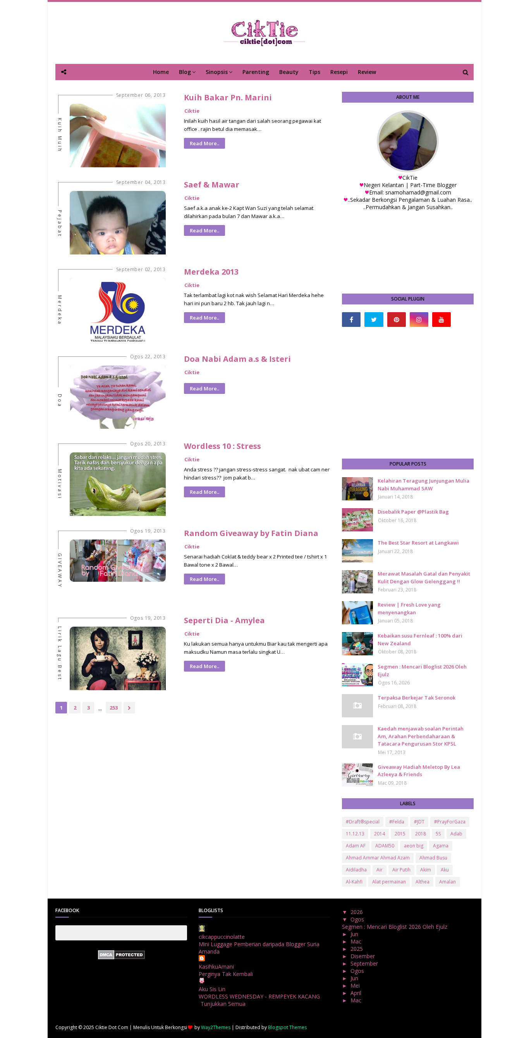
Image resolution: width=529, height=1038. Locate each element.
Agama (440, 845)
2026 (357, 912)
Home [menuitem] (161, 72)
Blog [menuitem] (185, 72)
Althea (422, 881)
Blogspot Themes (287, 1027)
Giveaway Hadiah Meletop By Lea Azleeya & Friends (419, 770)
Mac (356, 941)
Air (379, 869)
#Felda (396, 821)
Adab (456, 833)
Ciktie (191, 110)
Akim (425, 869)
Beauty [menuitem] (289, 72)
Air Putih (401, 869)
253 (114, 707)
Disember (363, 956)
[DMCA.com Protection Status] (121, 957)
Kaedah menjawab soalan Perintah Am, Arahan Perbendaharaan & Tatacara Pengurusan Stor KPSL (421, 736)
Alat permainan (389, 881)
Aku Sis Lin (212, 989)
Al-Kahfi (354, 881)
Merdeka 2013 (211, 271)
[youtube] (441, 319)
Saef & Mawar (211, 184)
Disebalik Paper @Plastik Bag (413, 511)
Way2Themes (215, 1027)
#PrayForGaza (449, 821)
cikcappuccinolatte (222, 936)
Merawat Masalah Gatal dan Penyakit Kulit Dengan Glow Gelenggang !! (424, 577)
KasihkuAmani (216, 966)
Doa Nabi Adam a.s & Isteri (237, 359)
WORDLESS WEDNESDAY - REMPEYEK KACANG (259, 996)
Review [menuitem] (367, 72)
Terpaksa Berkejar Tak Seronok (416, 697)
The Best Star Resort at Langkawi (418, 542)
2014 (379, 833)
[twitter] (373, 319)
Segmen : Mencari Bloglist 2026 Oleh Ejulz (422, 670)
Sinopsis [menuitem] (217, 72)
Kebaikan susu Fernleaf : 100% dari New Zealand (420, 639)
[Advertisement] (408, 393)
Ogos (358, 919)
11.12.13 (355, 833)
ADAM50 (384, 845)
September (365, 963)
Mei (355, 985)
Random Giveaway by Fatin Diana (251, 533)
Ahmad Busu (433, 857)
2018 (420, 833)
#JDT (419, 821)
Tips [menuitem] (314, 72)
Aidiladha (356, 869)
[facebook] (351, 319)
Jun (355, 934)
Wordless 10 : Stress (222, 446)
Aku (445, 869)
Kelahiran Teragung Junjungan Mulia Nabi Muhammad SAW (423, 484)
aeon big (413, 845)
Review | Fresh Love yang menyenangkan (409, 608)
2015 (400, 833)
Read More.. (204, 143)
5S (438, 833)
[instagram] (419, 319)
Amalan (447, 881)
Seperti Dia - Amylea (224, 620)
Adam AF (356, 845)
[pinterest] (396, 319)
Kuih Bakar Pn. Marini (228, 97)
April (356, 993)
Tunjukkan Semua (223, 1003)
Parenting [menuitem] (255, 72)
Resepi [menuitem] (339, 72)
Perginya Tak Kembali (226, 974)
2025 (357, 948)
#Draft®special (363, 821)
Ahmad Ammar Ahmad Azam (378, 857)
